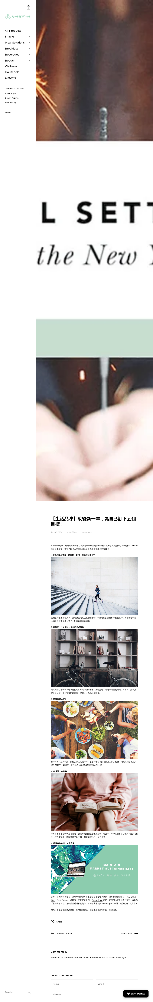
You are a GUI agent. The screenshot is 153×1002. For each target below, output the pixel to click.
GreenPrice (97, 900)
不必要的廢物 (76, 897)
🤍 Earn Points (136, 993)
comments (87, 532)
